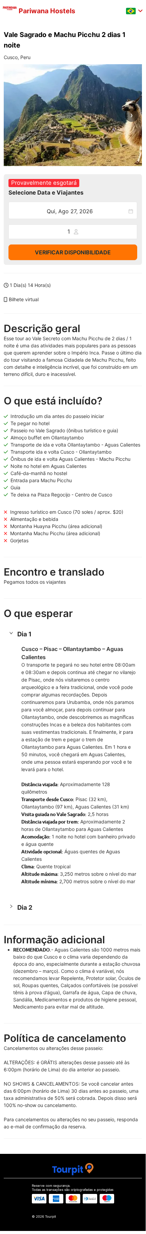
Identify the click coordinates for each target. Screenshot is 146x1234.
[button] (73, 634)
